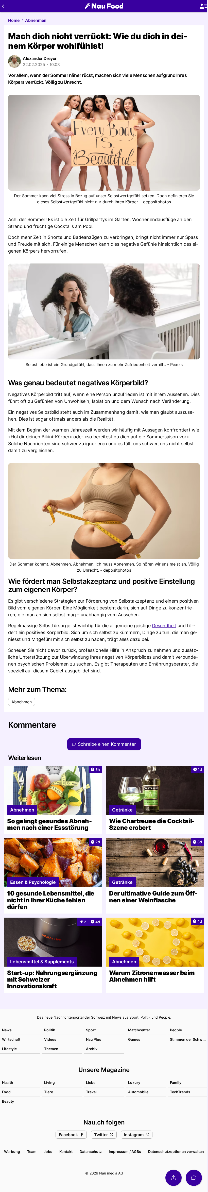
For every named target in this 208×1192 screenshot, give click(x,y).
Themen (51, 1049)
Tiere (48, 1092)
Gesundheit (164, 625)
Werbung (12, 1151)
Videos (50, 1039)
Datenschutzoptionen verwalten (176, 1151)
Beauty (8, 1101)
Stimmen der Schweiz (188, 1039)
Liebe (90, 1082)
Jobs (48, 1151)
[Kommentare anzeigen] (194, 1178)
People (176, 1030)
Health (7, 1082)
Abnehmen (35, 20)
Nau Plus (93, 1039)
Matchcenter (139, 1030)
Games (134, 1039)
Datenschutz (91, 1151)
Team (32, 1151)
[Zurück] (3, 6)
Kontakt (66, 1151)
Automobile (138, 1092)
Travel (91, 1092)
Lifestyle (9, 1049)
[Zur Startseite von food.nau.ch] (104, 6)
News (7, 1030)
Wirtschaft (11, 1039)
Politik (49, 1030)
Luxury (134, 1082)
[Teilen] (173, 1178)
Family (175, 1082)
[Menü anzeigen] (203, 6)
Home (14, 20)
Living (49, 1082)
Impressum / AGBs (125, 1151)
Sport (91, 1030)
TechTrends (180, 1092)
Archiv (91, 1049)
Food (6, 1092)
